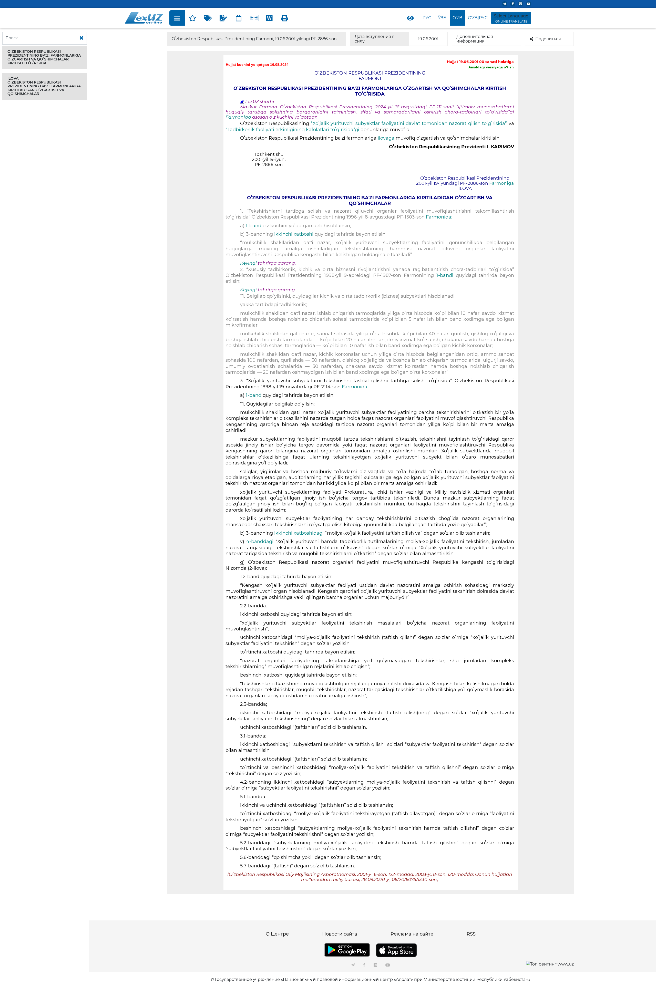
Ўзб (442, 17)
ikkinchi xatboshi (293, 234)
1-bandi (444, 275)
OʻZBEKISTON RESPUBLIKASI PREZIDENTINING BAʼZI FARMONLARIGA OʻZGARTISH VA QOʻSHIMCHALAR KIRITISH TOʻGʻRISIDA (44, 57)
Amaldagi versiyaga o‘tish (491, 67)
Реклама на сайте (412, 934)
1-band (253, 226)
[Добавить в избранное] (192, 18)
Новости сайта (339, 934)
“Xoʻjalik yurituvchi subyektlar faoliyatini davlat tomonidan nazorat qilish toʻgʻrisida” (409, 123)
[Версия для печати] (284, 18)
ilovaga (386, 138)
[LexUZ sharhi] (223, 18)
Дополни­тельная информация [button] (474, 39)
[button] (44, 57)
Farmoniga (238, 117)
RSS (471, 934)
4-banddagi (259, 541)
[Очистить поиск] (81, 38)
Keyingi (248, 263)
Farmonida (354, 387)
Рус (427, 17)
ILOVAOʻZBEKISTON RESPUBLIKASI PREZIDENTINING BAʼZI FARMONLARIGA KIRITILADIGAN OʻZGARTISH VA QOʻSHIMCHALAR (44, 86)
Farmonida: (439, 217)
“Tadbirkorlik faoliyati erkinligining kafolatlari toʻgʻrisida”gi (292, 129)
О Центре (277, 934)
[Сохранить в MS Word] (269, 18)
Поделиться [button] (548, 38)
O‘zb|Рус (477, 17)
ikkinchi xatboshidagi (299, 533)
